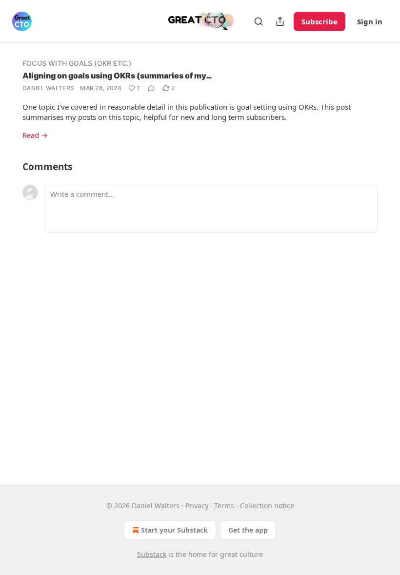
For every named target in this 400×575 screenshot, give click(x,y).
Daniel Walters (48, 88)
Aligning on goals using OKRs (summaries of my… (117, 75)
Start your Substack (174, 530)
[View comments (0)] (151, 88)
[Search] (258, 21)
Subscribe (319, 21)
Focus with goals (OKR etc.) (76, 63)
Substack (151, 554)
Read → (35, 135)
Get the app (248, 530)
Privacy (196, 505)
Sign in (369, 21)
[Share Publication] (280, 21)
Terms (224, 505)
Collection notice (267, 505)
